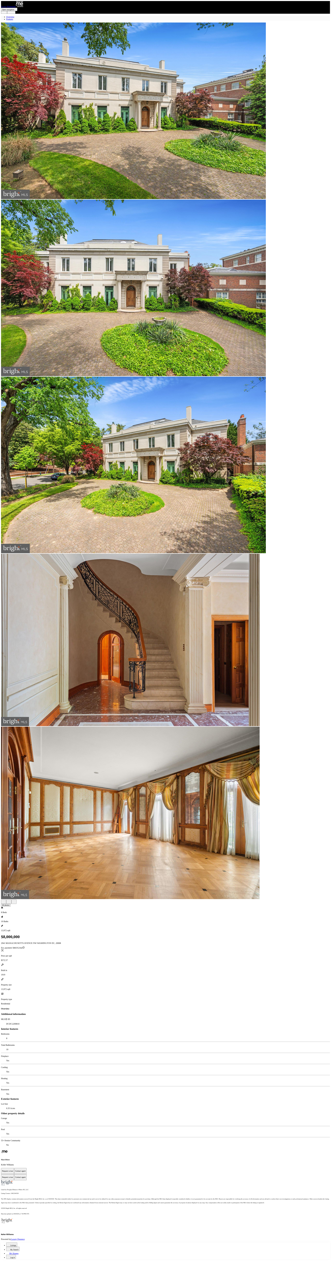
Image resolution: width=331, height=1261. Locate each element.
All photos (6, 905)
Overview (10, 17)
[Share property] (14, 902)
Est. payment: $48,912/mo (11, 948)
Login (4, 12)
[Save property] (8, 902)
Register (11, 12)
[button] (165, 111)
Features (9, 19)
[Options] (3, 902)
